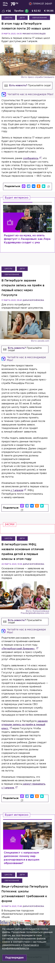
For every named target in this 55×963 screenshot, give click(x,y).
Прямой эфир (42, 4)
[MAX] (23, 186)
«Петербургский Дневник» (18, 649)
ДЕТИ (22, 17)
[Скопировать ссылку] (48, 186)
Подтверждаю (14, 957)
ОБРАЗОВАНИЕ (39, 17)
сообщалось (30, 158)
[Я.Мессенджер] (43, 186)
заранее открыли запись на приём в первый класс (24, 725)
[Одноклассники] (38, 186)
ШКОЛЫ (8, 17)
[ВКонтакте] (33, 186)
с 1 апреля (16, 490)
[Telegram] (28, 186)
